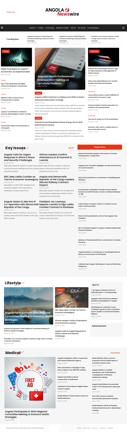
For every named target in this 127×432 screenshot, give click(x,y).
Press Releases (93, 28)
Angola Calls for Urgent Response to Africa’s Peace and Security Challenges (19, 157)
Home (79, 428)
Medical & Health (62, 28)
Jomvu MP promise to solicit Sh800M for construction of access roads (103, 96)
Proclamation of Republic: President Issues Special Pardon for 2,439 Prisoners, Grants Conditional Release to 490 (99, 192)
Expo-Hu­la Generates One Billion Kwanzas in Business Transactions (14, 85)
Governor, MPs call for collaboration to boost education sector (103, 128)
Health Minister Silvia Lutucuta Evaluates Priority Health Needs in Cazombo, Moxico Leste (105, 360)
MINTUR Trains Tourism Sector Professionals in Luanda (12, 99)
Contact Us (102, 428)
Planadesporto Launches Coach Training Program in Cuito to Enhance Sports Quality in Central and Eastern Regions (105, 310)
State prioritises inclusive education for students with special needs (103, 106)
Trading (40, 28)
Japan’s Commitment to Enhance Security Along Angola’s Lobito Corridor (16, 113)
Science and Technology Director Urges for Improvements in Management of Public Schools (103, 71)
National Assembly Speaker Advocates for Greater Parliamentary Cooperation (97, 154)
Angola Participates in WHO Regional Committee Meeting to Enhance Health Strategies (40, 38)
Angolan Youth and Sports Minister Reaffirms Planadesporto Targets (104, 300)
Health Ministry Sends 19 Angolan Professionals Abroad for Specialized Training (106, 407)
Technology (49, 28)
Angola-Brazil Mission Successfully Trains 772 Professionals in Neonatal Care (106, 386)
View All (71, 148)
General (32, 28)
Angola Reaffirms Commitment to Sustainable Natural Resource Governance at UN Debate (99, 253)
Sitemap (110, 428)
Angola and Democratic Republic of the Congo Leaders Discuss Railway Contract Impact (56, 181)
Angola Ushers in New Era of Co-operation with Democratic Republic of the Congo (21, 204)
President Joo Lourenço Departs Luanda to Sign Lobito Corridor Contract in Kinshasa (105, 38)
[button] (123, 28)
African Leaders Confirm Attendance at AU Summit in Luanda (55, 157)
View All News (115, 353)
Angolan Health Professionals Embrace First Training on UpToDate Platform (56, 80)
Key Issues (81, 28)
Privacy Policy (86, 428)
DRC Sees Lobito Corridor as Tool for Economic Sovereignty (21, 178)
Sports (73, 28)
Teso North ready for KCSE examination (103, 119)
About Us (95, 428)
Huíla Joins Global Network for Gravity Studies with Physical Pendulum (102, 82)
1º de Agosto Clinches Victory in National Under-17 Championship (103, 291)
